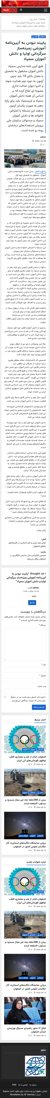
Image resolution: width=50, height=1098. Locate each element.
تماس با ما (23, 1085)
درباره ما (33, 1085)
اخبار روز (35, 37)
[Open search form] (21, 10)
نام (44, 665)
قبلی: (27, 543)
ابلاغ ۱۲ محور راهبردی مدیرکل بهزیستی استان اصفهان (26, 1030)
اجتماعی (40, 749)
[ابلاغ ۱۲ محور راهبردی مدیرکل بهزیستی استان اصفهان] (25, 1010)
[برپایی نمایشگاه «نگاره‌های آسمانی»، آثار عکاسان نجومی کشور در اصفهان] (25, 825)
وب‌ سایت (41, 686)
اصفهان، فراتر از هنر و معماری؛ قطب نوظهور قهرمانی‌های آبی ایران (27, 758)
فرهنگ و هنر (23, 836)
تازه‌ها (6, 10)
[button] (46, 10)
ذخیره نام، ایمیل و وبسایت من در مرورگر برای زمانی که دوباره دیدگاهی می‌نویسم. (28, 698)
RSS (14, 1085)
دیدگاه (42, 625)
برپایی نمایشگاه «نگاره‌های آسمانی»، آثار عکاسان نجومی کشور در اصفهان (26, 845)
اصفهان (42, 37)
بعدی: (28, 555)
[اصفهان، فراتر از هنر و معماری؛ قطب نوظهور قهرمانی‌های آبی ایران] (25, 739)
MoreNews (15, 1094)
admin (43, 137)
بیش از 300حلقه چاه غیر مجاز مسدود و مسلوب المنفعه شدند (25, 802)
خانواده (25, 749)
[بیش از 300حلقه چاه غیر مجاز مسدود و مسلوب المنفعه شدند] (25, 782)
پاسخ (32, 602)
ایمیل (42, 675)
